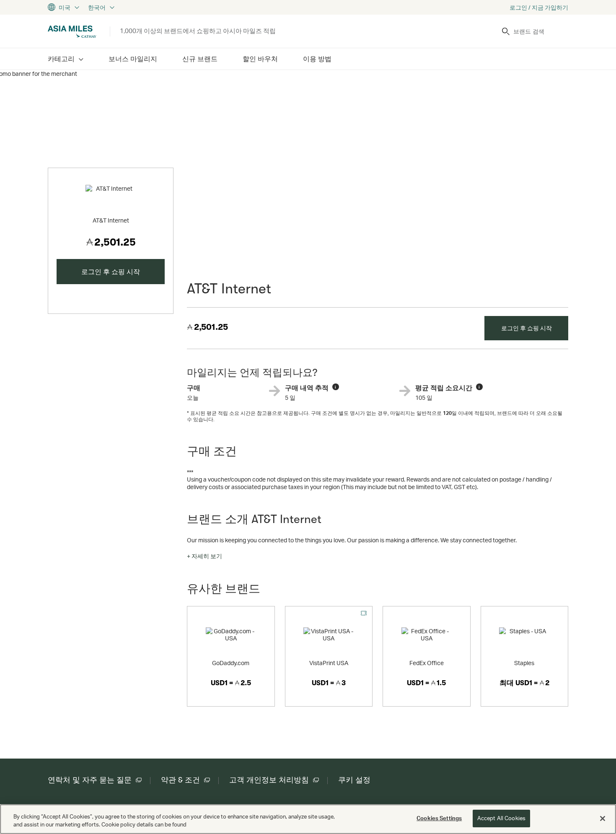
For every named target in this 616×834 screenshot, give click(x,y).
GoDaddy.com (230, 662)
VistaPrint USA (328, 662)
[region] (308, 819)
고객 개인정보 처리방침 (269, 780)
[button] (204, 556)
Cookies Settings (439, 818)
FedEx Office (426, 662)
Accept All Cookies (501, 818)
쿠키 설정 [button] (354, 780)
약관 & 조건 (180, 780)
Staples (524, 662)
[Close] (602, 818)
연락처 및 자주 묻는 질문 (90, 780)
